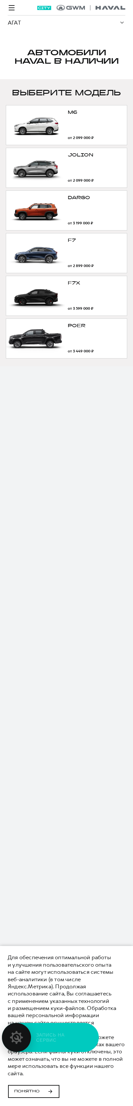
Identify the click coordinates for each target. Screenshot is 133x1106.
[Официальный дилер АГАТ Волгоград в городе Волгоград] (90, 8)
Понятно (27, 1091)
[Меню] (11, 8)
